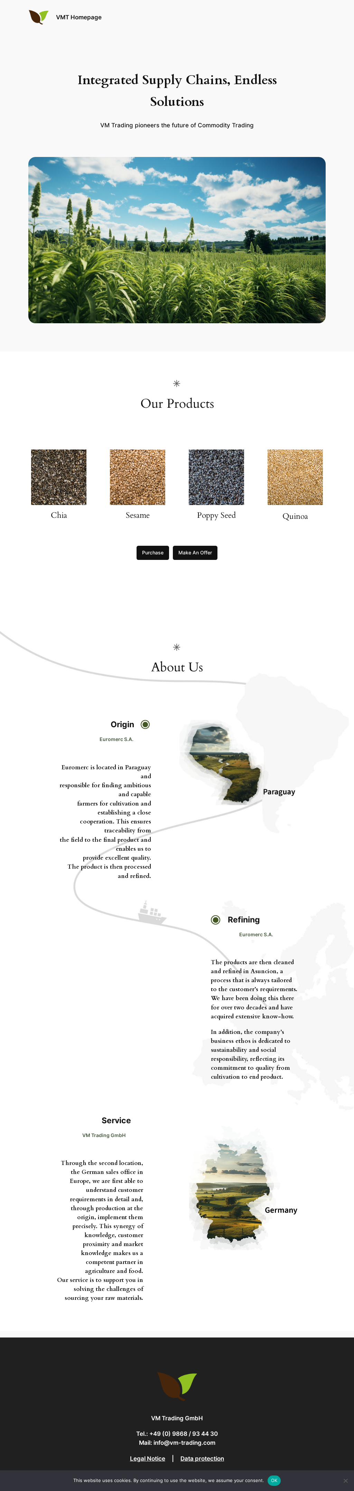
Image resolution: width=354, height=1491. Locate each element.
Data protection (202, 1458)
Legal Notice (147, 1458)
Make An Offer (195, 552)
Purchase (153, 552)
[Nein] (345, 1480)
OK (274, 1480)
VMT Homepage (79, 17)
